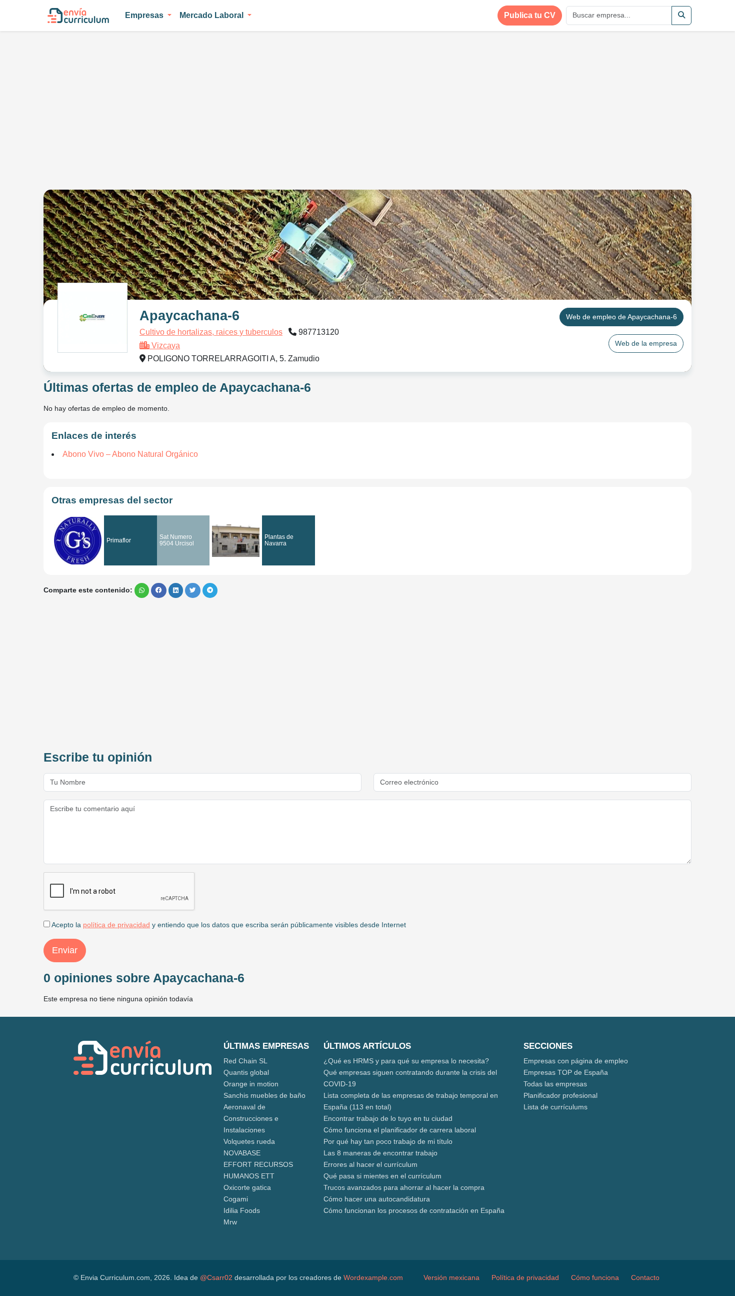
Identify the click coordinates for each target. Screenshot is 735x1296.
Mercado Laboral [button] (213, 15)
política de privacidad (116, 925)
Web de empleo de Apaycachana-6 (621, 317)
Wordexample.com (373, 1277)
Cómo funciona (595, 1277)
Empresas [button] (145, 15)
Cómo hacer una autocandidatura (377, 1199)
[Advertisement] (128, 104)
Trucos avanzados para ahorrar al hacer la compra (404, 1187)
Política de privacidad (525, 1277)
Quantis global (246, 1072)
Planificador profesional (561, 1095)
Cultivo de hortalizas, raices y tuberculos (211, 332)
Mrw (230, 1222)
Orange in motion (251, 1084)
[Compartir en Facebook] (158, 590)
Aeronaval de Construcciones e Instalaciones (251, 1118)
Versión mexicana (452, 1277)
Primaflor (118, 540)
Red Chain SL (246, 1061)
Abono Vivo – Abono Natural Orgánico (130, 454)
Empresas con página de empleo (576, 1061)
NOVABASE (242, 1153)
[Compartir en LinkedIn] (175, 590)
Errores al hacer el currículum (371, 1164)
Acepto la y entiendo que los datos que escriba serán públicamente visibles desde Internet (228, 925)
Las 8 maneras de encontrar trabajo (381, 1153)
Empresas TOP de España (566, 1072)
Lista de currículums (556, 1107)
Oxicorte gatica (247, 1187)
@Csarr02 (216, 1277)
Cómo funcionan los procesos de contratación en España (414, 1210)
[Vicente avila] (236, 541)
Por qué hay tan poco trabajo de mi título (388, 1141)
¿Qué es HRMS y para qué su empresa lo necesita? (406, 1061)
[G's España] (78, 540)
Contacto (645, 1277)
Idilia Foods (242, 1210)
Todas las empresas (555, 1084)
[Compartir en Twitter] (192, 590)
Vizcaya (165, 345)
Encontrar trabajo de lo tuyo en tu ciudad (388, 1118)
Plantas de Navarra (279, 540)
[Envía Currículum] (78, 15)
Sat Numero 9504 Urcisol (177, 540)
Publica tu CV (530, 15)
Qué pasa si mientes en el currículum (383, 1176)
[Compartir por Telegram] (210, 590)
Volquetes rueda (249, 1141)
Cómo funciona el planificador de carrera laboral (400, 1130)
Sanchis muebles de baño (265, 1095)
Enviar (65, 950)
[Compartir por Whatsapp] (141, 590)
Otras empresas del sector (112, 500)
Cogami (236, 1199)
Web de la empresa (646, 343)
